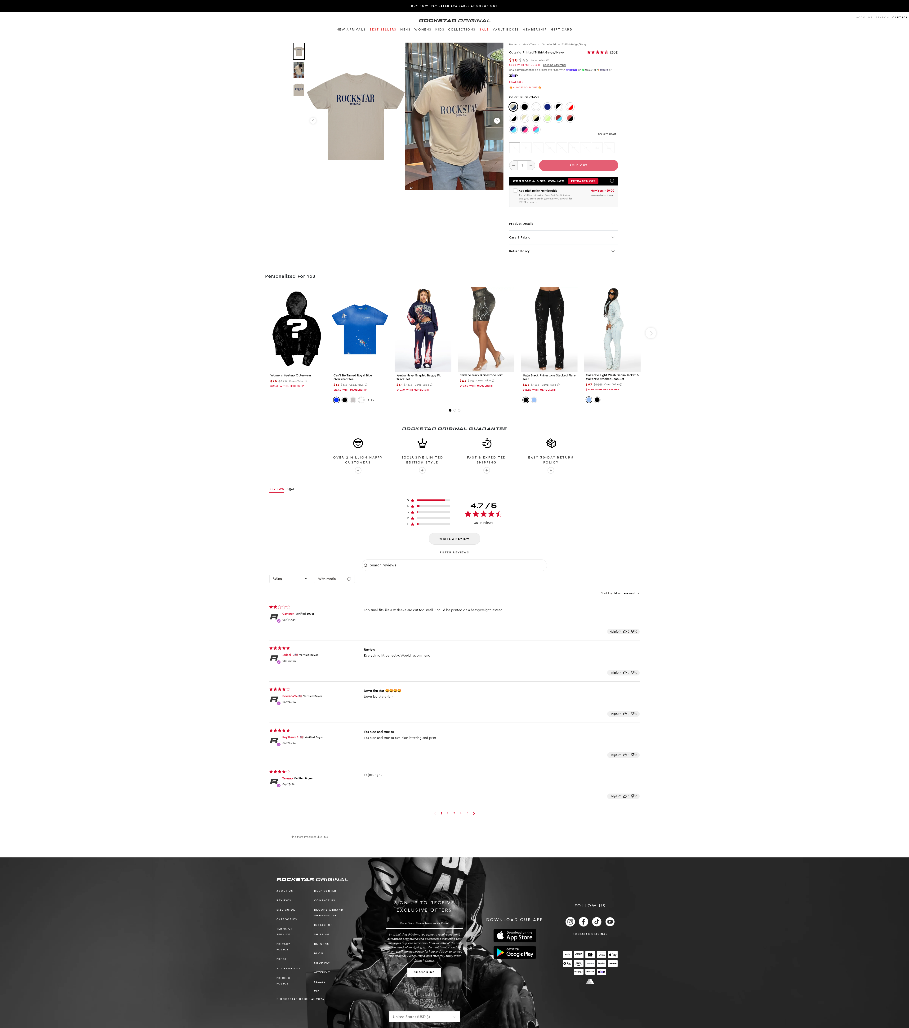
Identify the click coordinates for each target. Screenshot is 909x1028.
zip (316, 991)
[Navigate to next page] (474, 813)
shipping (322, 934)
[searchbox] (458, 565)
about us (284, 891)
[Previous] (313, 121)
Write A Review (454, 539)
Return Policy (519, 251)
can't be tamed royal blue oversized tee (353, 377)
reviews (283, 900)
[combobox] (289, 579)
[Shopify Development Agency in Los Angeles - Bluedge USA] (590, 981)
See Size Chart (607, 134)
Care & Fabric (519, 237)
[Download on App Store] (515, 935)
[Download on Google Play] (515, 952)
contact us (324, 900)
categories (286, 919)
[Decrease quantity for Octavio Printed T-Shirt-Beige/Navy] (513, 165)
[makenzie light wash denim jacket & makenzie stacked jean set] (612, 329)
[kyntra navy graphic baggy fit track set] (423, 329)
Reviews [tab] (276, 489)
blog (318, 953)
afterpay (322, 972)
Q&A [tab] (290, 489)
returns (321, 944)
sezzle (320, 981)
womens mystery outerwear (290, 375)
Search (882, 17)
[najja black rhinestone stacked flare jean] (549, 329)
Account (864, 17)
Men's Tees (529, 44)
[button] (351, 30)
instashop (323, 925)
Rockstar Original (590, 934)
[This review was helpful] (625, 631)
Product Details (521, 223)
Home (513, 44)
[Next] (497, 121)
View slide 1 (450, 410)
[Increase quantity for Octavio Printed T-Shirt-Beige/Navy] (531, 165)
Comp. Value (538, 60)
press (281, 959)
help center (325, 891)
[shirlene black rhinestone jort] (486, 329)
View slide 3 (459, 410)
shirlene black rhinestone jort (481, 375)
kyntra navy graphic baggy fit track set (419, 377)
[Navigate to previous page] (435, 813)
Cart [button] (899, 17)
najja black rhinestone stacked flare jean (549, 377)
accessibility (288, 968)
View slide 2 (454, 410)
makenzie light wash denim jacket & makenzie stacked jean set (612, 377)
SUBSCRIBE (424, 972)
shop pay (322, 963)
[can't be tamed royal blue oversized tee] (360, 329)
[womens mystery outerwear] (296, 329)
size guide (285, 910)
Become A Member (554, 65)
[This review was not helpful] (632, 631)
